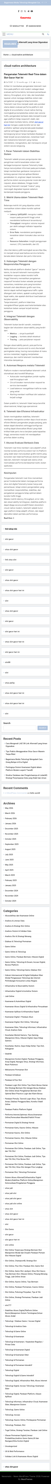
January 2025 (10, 885)
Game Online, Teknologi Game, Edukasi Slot (23, 970)
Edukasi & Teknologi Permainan (18, 941)
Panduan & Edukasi (13, 1075)
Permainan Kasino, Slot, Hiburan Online (21, 1138)
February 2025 (11, 880)
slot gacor (9, 539)
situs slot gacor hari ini (14, 590)
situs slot (9, 1209)
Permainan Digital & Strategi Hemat (19, 1123)
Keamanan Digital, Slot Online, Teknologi (21, 1022)
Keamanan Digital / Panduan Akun (19, 1017)
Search (6, 723)
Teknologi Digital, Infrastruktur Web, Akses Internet (26, 1381)
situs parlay (10, 683)
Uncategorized (11, 1446)
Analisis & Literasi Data (14, 921)
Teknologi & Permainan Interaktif (18, 1365)
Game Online (10, 946)
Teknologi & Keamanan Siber (17, 1355)
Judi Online (9, 996)
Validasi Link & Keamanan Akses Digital (21, 1456)
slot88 (7, 662)
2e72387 (9, 82)
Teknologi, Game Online (15, 1410)
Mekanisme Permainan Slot (16, 1070)
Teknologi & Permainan (14, 1360)
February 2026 (11, 818)
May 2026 (9, 808)
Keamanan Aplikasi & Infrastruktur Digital (22, 1012)
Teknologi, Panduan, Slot (15, 1425)
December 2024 (11, 891)
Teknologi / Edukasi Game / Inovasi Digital (22, 1321)
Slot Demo (9, 1229)
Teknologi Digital (12, 1370)
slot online (9, 1245)
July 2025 (9, 854)
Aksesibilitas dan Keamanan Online (19, 916)
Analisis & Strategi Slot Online (17, 926)
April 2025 (9, 870)
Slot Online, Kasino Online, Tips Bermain (21, 1282)
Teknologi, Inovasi (12, 1415)
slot (6, 601)
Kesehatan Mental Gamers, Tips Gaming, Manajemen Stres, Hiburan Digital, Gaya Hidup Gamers (24, 1038)
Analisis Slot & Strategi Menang (18, 936)
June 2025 (9, 860)
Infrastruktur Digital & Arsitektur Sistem (21, 991)
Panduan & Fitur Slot (13, 1080)
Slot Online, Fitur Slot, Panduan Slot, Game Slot (24, 1266)
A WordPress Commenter (16, 793)
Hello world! (35, 793)
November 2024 (11, 896)
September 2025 (11, 844)
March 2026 (10, 813)
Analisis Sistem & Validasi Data (18, 931)
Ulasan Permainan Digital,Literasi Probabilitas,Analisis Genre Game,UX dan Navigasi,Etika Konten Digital (22, 1438)
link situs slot (10, 560)
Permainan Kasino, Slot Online (17, 1133)
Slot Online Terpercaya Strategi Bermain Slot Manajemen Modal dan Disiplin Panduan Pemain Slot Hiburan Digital (25, 1253)
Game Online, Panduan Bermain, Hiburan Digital (24, 957)
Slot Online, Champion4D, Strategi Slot (21, 1261)
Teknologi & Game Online (15, 1331)
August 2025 (10, 849)
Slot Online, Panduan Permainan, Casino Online (24, 1287)
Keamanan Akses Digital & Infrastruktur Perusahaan (26, 1006)
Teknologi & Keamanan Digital (17, 1350)
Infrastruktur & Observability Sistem (19, 986)
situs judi (9, 1188)
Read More (8, 518)
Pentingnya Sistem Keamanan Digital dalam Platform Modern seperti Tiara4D (23, 3)
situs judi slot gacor (13, 1198)
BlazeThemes (26, 1479)
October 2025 (10, 839)
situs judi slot (10, 1193)
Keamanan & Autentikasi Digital (18, 1001)
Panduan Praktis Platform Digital (18, 1109)
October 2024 (10, 901)
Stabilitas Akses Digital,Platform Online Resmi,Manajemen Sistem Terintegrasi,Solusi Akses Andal (23, 1313)
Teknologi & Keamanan (14, 1336)
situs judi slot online (13, 1203)
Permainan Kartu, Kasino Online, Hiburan (21, 1128)
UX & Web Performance (14, 1451)
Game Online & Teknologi (15, 952)
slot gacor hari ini (12, 631)
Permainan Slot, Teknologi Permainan (20, 1172)
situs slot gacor (11, 549)
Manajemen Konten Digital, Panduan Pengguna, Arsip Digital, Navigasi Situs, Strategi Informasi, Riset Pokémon (24, 1062)
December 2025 (11, 829)
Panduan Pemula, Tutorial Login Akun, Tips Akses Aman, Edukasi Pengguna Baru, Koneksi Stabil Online (25, 1101)
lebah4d (8, 1054)
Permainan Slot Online (14, 1143)
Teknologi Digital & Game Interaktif (19, 1375)
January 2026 (10, 823)
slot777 (8, 1305)
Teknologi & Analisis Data (15, 1326)
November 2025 (11, 834)
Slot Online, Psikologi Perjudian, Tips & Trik (23, 1292)
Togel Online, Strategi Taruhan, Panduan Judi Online (26, 1430)
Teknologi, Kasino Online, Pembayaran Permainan (25, 1420)
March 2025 (10, 875)
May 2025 (9, 865)
